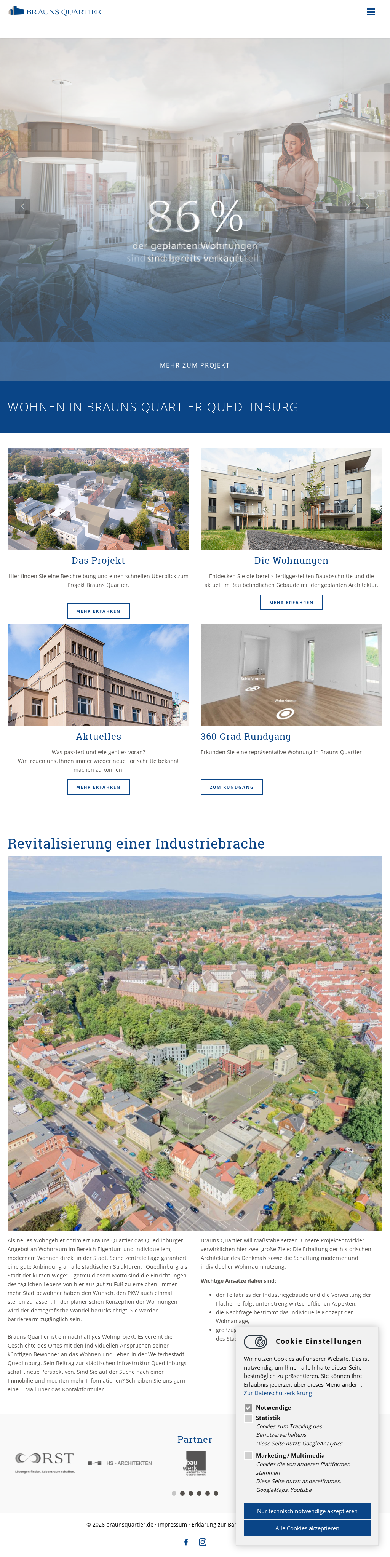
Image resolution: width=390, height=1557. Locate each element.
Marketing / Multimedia (290, 1455)
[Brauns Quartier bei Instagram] (203, 1545)
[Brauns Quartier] (55, 21)
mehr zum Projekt (195, 365)
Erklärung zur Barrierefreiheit (229, 1524)
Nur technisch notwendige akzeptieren (307, 1511)
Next (367, 206)
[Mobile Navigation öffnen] (371, 11)
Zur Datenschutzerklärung (278, 1393)
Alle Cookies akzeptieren (307, 1528)
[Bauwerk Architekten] (195, 1463)
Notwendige (273, 1407)
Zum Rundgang (232, 787)
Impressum (172, 1524)
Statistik (268, 1417)
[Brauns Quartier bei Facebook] (186, 1545)
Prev (22, 206)
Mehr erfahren (98, 611)
